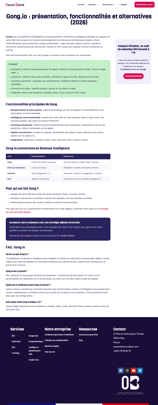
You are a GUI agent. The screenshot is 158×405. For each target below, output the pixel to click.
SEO (13, 336)
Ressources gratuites (88, 335)
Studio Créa (34, 360)
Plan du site (50, 352)
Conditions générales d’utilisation (59, 335)
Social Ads (16, 342)
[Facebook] (121, 370)
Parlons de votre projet (20, 235)
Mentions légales (52, 346)
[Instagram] (127, 370)
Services (92, 4)
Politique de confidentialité (56, 341)
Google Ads (33, 336)
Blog (81, 341)
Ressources (108, 4)
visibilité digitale (67, 235)
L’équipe (123, 4)
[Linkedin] (140, 370)
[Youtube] (133, 370)
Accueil (81, 4)
